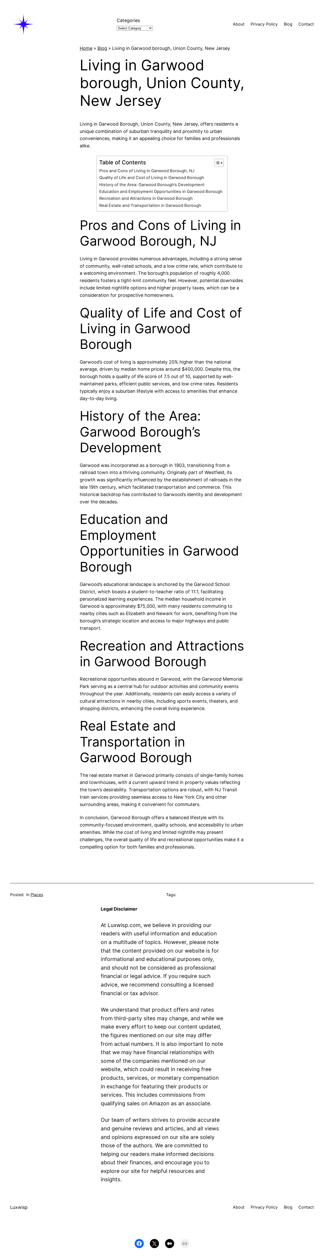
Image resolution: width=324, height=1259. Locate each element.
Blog (102, 48)
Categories (128, 20)
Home (86, 48)
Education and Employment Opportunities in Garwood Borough (160, 191)
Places (37, 894)
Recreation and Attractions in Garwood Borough (146, 198)
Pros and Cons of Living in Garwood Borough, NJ (146, 170)
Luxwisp (19, 1207)
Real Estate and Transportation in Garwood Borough (150, 205)
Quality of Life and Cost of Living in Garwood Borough (151, 177)
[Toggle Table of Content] (216, 163)
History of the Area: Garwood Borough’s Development (152, 184)
